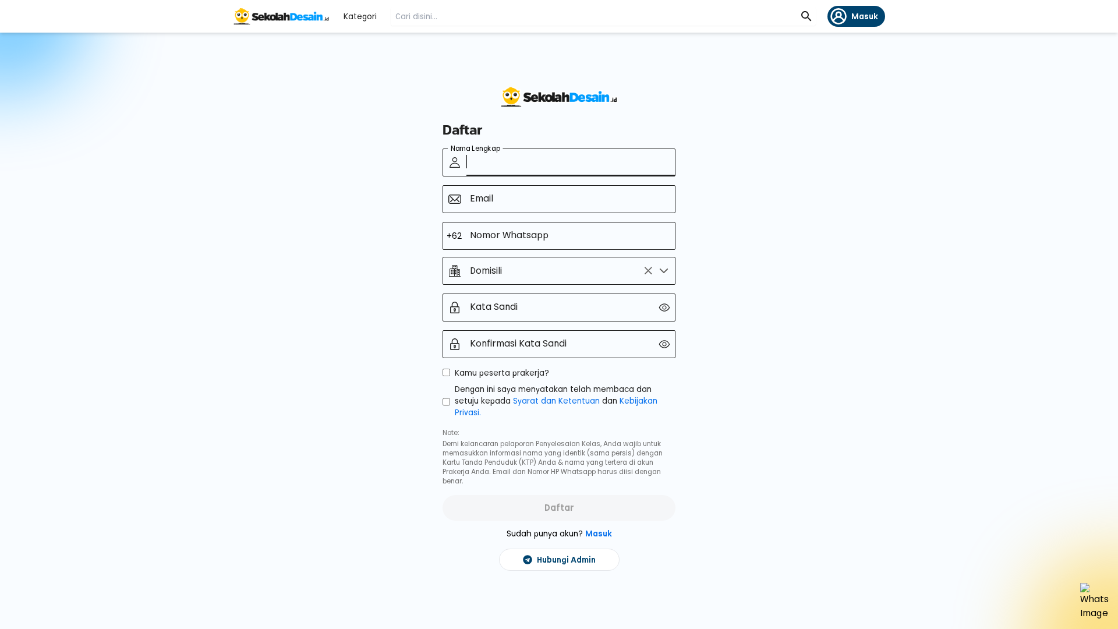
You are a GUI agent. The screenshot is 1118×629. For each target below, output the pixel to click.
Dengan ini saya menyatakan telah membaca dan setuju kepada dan (556, 400)
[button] (664, 270)
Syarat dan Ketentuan (557, 401)
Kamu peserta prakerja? (502, 373)
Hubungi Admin (566, 560)
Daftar (559, 507)
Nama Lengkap (476, 148)
